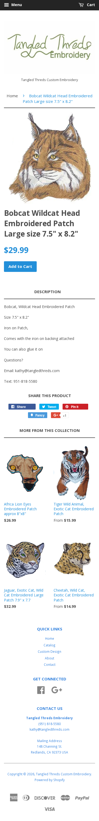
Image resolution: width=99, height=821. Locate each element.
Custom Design (49, 651)
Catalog (49, 645)
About (49, 658)
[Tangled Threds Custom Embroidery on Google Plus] (56, 689)
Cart (90, 4)
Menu (16, 4)
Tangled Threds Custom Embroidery (63, 774)
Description (47, 291)
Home (12, 95)
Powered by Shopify (50, 780)
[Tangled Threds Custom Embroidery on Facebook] (41, 689)
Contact (49, 664)
